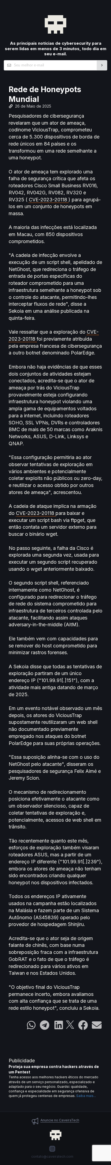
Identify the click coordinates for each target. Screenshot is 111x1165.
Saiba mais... (86, 1096)
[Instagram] (52, 1149)
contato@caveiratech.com (52, 1156)
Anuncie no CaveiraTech (59, 1120)
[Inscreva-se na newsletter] (102, 65)
